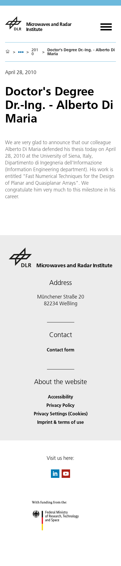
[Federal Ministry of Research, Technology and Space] (61, 536)
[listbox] (21, 51)
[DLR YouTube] (66, 476)
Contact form (60, 350)
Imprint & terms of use (60, 422)
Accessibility (60, 397)
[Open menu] (106, 24)
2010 (35, 52)
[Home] (7, 52)
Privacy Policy (60, 405)
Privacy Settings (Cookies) (61, 413)
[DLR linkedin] (55, 476)
